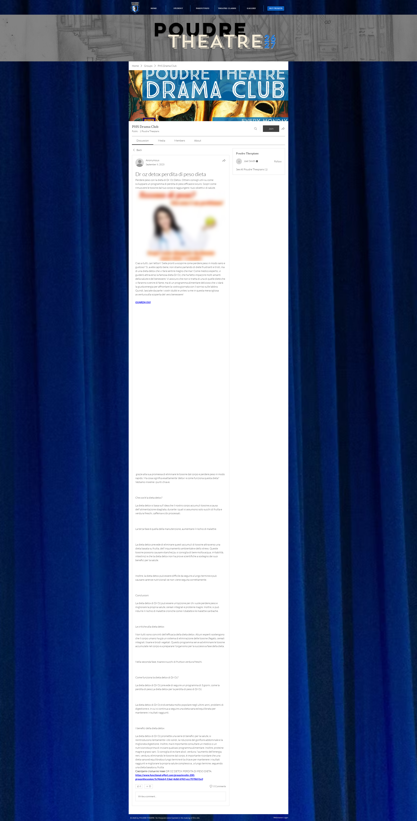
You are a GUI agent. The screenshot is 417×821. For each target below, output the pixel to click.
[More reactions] (148, 786)
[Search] (256, 128)
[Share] (224, 160)
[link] (143, 140)
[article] (180, 480)
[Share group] (283, 128)
